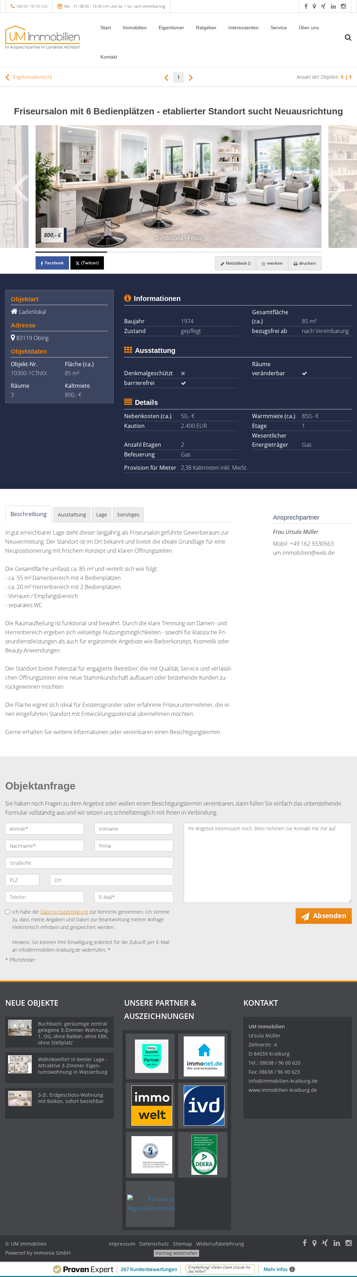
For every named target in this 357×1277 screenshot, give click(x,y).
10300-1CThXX (29, 373)
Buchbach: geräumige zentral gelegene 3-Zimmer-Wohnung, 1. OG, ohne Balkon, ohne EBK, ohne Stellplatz (73, 1033)
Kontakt (108, 57)
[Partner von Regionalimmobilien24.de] (160, 1204)
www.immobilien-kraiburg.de (283, 1090)
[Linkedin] (333, 6)
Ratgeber (206, 27)
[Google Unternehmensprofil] (314, 6)
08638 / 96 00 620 (32, 6)
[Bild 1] (71, 252)
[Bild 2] (142, 252)
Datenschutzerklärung (64, 911)
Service (279, 27)
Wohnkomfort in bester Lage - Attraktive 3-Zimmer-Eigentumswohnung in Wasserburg (72, 1065)
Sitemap (182, 1243)
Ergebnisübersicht (32, 77)
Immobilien (135, 27)
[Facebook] (305, 6)
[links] (166, 77)
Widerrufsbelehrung (220, 1243)
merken (274, 263)
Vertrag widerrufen (176, 1253)
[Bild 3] (214, 252)
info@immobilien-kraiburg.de (283, 1081)
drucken (307, 263)
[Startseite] (44, 37)
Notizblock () (238, 263)
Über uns (309, 27)
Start (105, 27)
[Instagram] (343, 6)
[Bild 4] (285, 252)
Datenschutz (154, 1243)
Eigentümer (171, 27)
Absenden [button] (329, 915)
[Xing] (323, 6)
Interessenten (243, 27)
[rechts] (191, 77)
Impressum (122, 1243)
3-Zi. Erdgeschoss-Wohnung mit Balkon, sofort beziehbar (71, 1097)
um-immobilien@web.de (304, 553)
